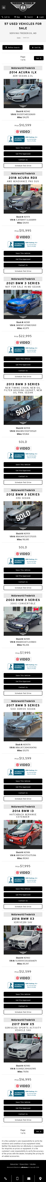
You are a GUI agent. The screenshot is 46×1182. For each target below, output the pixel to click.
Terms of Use (14, 1164)
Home (18, 38)
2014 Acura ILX (23, 72)
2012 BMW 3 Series (23, 494)
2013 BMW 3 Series (23, 384)
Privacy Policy (24, 1164)
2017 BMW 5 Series (23, 705)
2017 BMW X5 (23, 1024)
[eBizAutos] (24, 1167)
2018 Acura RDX (23, 177)
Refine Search (13, 47)
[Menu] (3, 7)
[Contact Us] (28, 1178)
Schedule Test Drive (23, 166)
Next (38, 58)
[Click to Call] (5, 1178)
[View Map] (40, 1178)
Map (18, 17)
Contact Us (23, 160)
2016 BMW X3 (23, 918)
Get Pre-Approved (23, 154)
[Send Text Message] (17, 1178)
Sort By (37, 47)
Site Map (33, 1164)
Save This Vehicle (23, 148)
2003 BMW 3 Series (23, 600)
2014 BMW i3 (23, 811)
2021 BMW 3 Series (23, 283)
